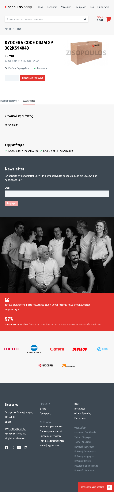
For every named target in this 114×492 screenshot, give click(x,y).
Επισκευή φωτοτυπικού (51, 431)
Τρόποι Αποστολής (83, 442)
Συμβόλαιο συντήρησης (50, 436)
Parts (18, 28)
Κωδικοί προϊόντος (9, 100)
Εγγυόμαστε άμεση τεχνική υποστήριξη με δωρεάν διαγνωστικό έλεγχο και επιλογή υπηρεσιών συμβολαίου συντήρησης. (67, 25)
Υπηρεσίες (66, 7)
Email (7, 188)
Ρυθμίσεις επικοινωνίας (86, 465)
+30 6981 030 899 (17, 433)
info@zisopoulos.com (14, 438)
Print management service (52, 440)
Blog (92, 7)
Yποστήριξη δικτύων (49, 445)
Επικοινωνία (103, 7)
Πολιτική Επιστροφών (85, 451)
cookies (100, 487)
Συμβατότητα (29, 100)
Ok (109, 487)
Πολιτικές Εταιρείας (84, 470)
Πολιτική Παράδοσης (84, 446)
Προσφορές (80, 7)
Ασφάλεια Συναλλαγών (85, 432)
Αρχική (8, 28)
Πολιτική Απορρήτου (84, 456)
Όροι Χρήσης (80, 427)
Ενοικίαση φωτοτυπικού (51, 426)
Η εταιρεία (51, 7)
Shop (40, 7)
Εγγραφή (11, 203)
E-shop (43, 408)
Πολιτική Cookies (82, 461)
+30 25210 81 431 (17, 429)
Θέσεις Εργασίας (82, 413)
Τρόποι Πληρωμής (83, 437)
